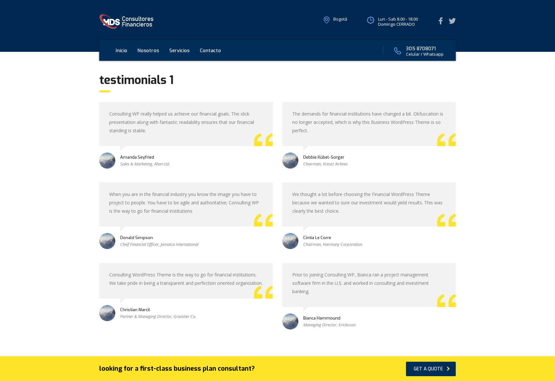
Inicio (121, 50)
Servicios (179, 50)
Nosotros (148, 50)
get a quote (428, 369)
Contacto (210, 50)
